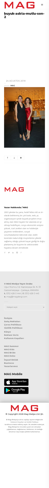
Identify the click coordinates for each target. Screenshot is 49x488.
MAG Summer (11, 346)
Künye (7, 332)
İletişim (8, 318)
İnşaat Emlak (11, 360)
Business (9, 363)
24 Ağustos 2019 (16, 81)
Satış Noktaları (12, 321)
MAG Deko (9, 356)
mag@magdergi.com (17, 296)
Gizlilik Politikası (13, 328)
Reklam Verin (11, 335)
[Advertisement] (24, 46)
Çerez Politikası (12, 324)
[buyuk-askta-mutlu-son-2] (24, 189)
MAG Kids (9, 349)
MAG (12, 85)
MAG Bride (10, 352)
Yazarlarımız (11, 366)
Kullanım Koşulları (14, 338)
